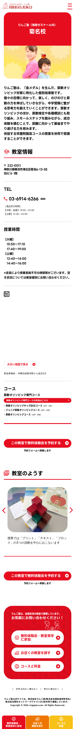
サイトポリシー (51, 689)
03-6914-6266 (24, 199)
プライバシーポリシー (27, 689)
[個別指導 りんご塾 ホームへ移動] (18, 6)
